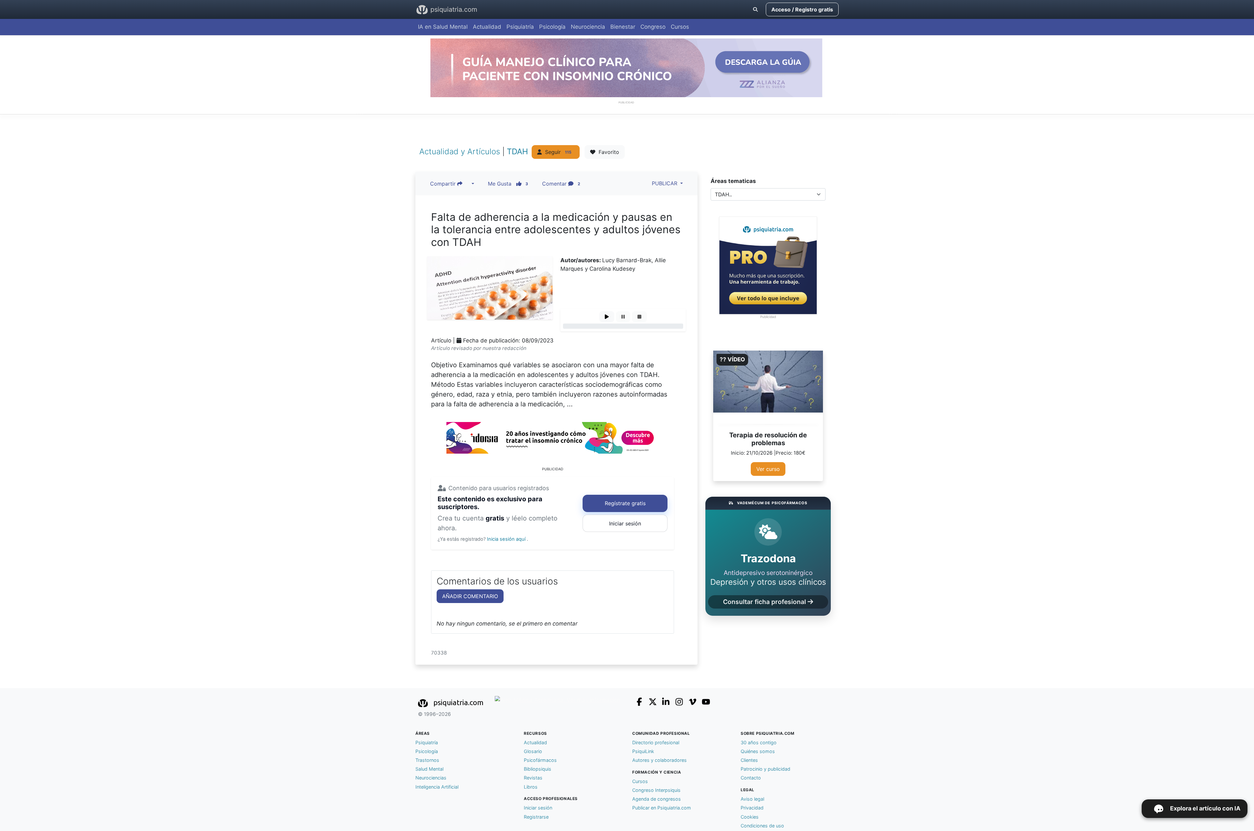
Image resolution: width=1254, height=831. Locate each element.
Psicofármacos (540, 760)
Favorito (607, 152)
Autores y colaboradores (659, 760)
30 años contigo (759, 742)
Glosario (533, 751)
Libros (531, 787)
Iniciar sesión (625, 523)
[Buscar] (755, 9)
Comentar (561, 183)
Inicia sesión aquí (507, 539)
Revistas (533, 777)
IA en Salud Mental (443, 26)
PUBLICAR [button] (664, 183)
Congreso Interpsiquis (656, 790)
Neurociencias (430, 777)
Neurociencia (588, 26)
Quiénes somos (758, 751)
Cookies (750, 817)
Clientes (749, 760)
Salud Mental (429, 769)
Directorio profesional (655, 742)
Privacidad (752, 807)
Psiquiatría (520, 26)
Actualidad (487, 26)
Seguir (556, 152)
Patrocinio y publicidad (765, 769)
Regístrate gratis (625, 503)
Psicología (552, 26)
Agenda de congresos (656, 799)
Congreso (653, 26)
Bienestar (622, 26)
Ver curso (768, 469)
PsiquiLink (643, 751)
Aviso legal (752, 799)
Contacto (751, 777)
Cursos (680, 26)
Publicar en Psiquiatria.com (661, 807)
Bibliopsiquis (537, 769)
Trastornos (427, 760)
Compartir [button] (443, 183)
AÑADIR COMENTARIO (470, 596)
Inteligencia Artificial (436, 787)
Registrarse (536, 817)
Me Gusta (508, 183)
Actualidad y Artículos (460, 151)
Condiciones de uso (762, 825)
